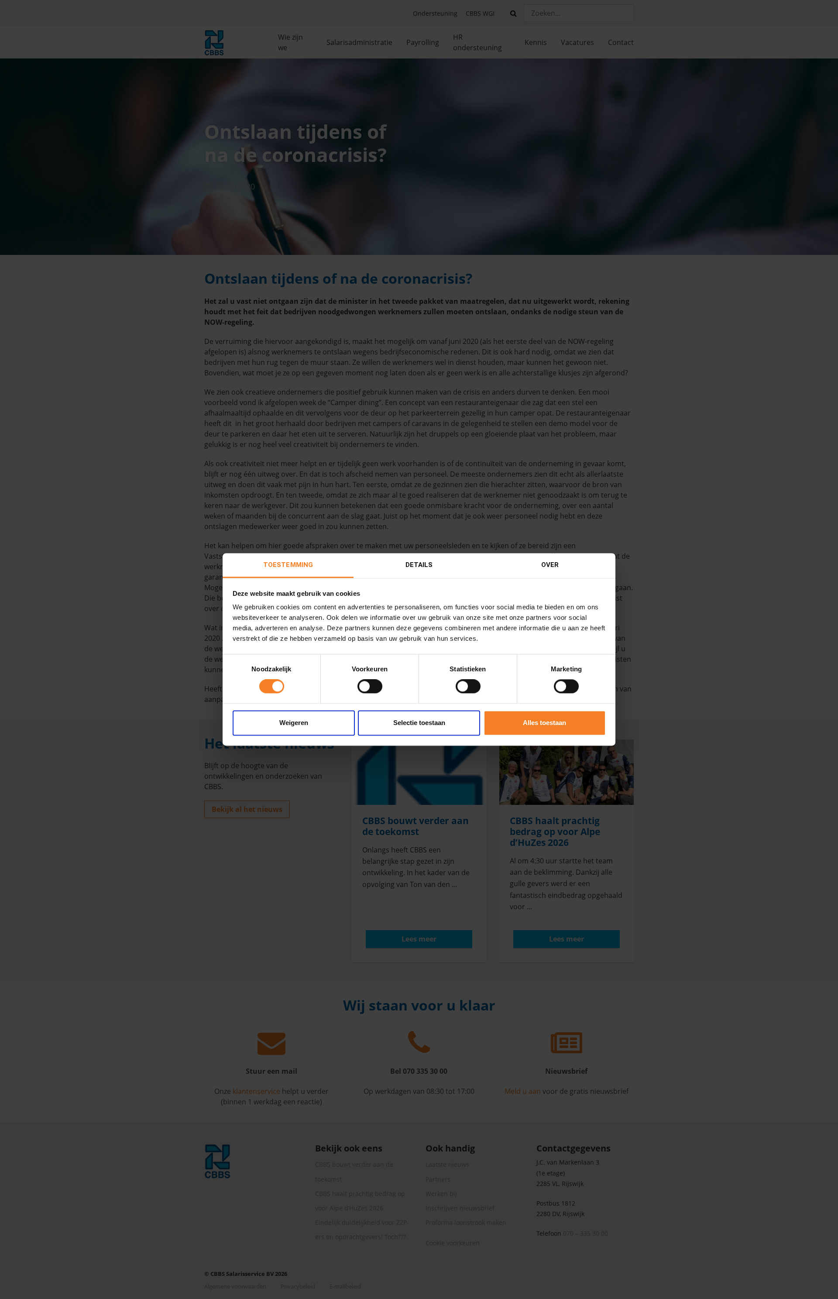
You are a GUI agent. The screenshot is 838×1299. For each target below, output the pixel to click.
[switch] (369, 687)
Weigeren (293, 722)
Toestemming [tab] (288, 565)
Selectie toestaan (419, 722)
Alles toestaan (544, 722)
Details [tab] (419, 565)
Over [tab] (550, 565)
